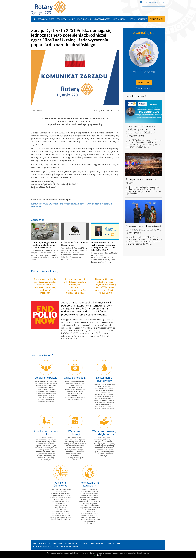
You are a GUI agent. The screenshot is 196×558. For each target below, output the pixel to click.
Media (132, 19)
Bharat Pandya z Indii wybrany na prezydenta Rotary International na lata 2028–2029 (103, 246)
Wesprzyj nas (143, 82)
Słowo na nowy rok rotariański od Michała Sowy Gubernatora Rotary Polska (143, 229)
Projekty (61, 19)
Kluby (72, 19)
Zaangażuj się (157, 19)
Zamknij (100, 555)
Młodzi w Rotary (101, 19)
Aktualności (119, 19)
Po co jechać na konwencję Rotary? (140, 181)
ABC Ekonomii (144, 71)
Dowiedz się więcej (143, 88)
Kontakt (142, 19)
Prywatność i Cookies (76, 543)
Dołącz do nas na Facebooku (154, 2)
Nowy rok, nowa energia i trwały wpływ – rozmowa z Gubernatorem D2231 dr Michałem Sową (141, 130)
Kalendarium (84, 19)
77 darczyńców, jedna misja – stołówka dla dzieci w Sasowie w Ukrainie (45, 245)
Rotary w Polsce (46, 19)
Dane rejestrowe (41, 543)
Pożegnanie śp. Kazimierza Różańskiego (74, 243)
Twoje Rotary (113, 543)
